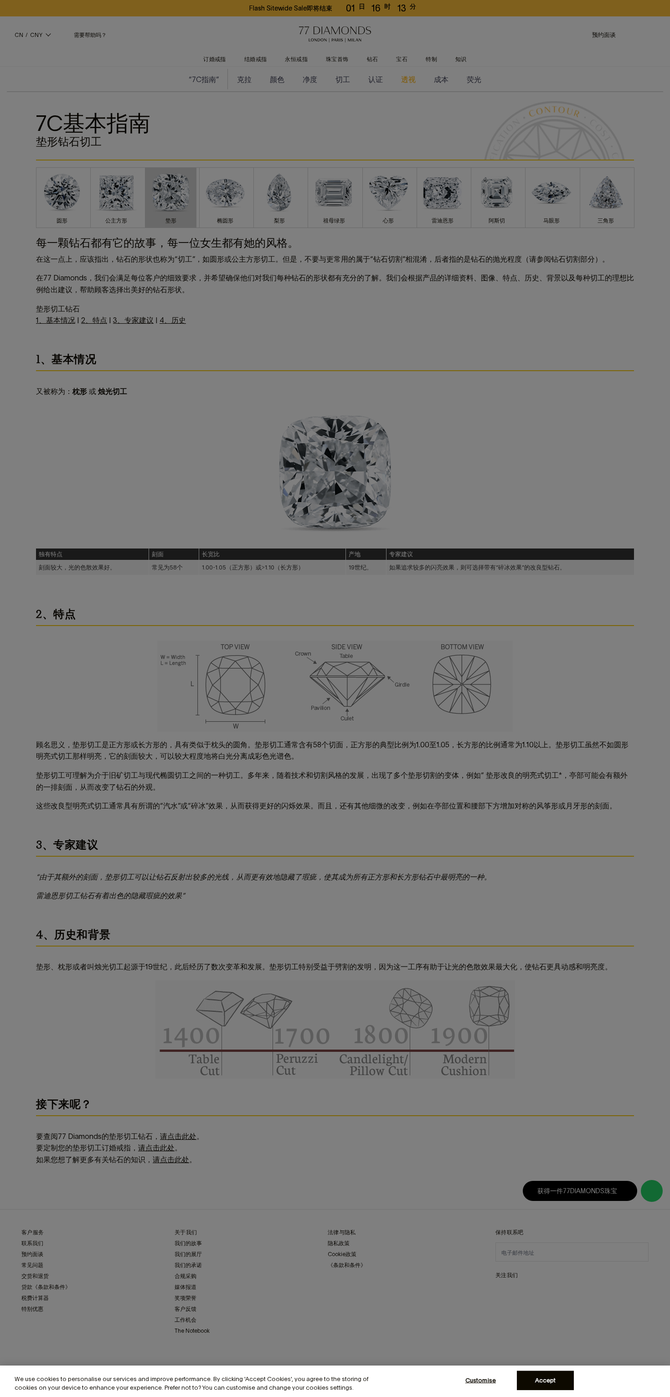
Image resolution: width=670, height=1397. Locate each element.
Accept (545, 1380)
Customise (480, 1380)
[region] (335, 1381)
